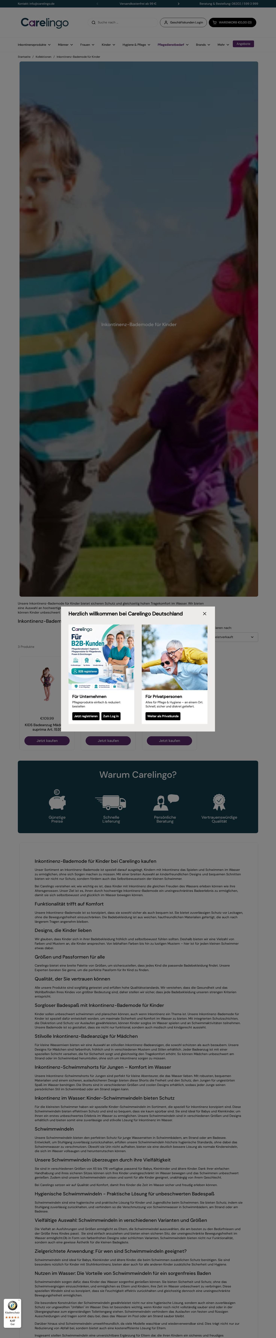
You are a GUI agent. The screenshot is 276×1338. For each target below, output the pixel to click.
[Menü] (19, 1301)
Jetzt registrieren (86, 716)
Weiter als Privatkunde (163, 716)
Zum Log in (111, 716)
